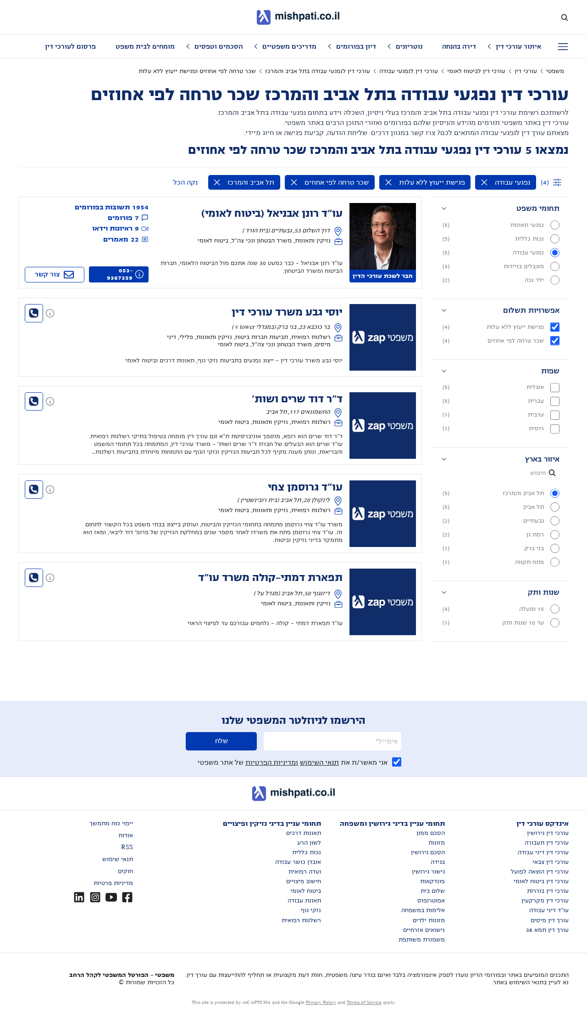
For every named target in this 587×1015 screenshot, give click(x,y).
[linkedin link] (79, 897)
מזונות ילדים (429, 920)
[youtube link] (111, 897)
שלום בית (433, 891)
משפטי (555, 71)
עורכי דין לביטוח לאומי (476, 71)
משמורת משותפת (422, 939)
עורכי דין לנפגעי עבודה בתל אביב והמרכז (317, 71)
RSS (127, 847)
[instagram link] (95, 897)
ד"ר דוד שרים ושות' (297, 399)
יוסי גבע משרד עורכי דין (287, 312)
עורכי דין (526, 71)
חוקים (125, 871)
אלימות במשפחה (423, 910)
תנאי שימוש (117, 859)
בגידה (438, 862)
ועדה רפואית (304, 871)
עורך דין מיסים (550, 920)
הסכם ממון (430, 833)
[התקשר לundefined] (34, 313)
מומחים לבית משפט (145, 46)
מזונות (436, 843)
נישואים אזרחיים (424, 930)
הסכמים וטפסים (218, 46)
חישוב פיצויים (303, 881)
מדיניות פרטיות (113, 883)
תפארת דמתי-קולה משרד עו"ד (270, 577)
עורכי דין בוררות (548, 891)
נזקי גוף (311, 910)
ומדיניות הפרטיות (271, 762)
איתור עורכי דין (518, 46)
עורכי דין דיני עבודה (543, 852)
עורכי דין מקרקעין (545, 900)
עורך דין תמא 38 (547, 930)
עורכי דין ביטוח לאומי (541, 881)
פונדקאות (432, 881)
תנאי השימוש (319, 762)
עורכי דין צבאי (550, 862)
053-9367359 (120, 274)
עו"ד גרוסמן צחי (305, 487)
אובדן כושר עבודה (298, 862)
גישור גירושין (428, 871)
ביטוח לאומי (305, 891)
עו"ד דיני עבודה (549, 910)
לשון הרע (309, 843)
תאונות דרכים (303, 833)
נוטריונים (409, 46)
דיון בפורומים (356, 46)
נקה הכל (185, 182)
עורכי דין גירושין (548, 833)
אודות (125, 835)
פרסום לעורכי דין (70, 46)
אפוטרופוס (431, 900)
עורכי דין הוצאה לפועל (540, 871)
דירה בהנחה (459, 46)
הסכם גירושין (428, 852)
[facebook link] (127, 897)
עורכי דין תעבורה (547, 843)
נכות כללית (306, 852)
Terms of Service (364, 1002)
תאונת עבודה (304, 900)
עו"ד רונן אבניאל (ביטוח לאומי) (272, 213)
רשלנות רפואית (301, 920)
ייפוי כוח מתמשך (111, 823)
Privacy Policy (321, 1002)
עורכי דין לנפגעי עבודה (408, 71)
